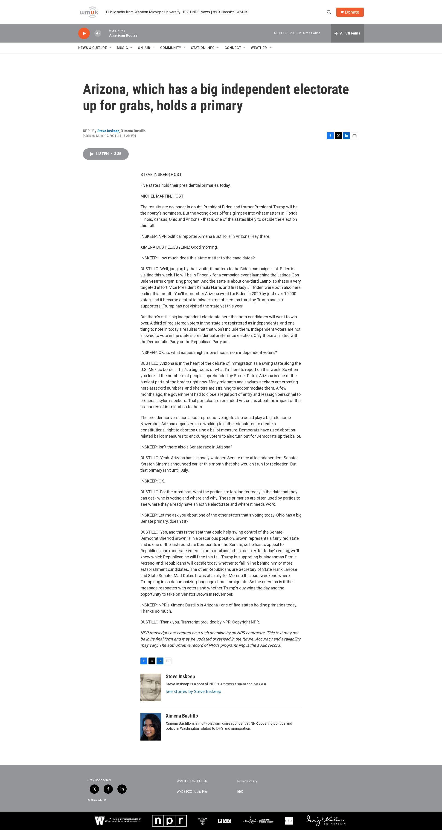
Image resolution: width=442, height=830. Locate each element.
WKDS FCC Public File (192, 791)
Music (122, 48)
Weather (259, 48)
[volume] (98, 33)
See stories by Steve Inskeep (193, 691)
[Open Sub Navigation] (110, 48)
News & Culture (92, 48)
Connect (233, 48)
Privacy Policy (247, 781)
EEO (240, 791)
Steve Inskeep (108, 131)
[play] (84, 33)
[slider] (105, 33)
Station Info (203, 48)
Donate (352, 12)
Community (170, 48)
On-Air (144, 48)
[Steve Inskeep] (150, 687)
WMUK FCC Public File (192, 781)
